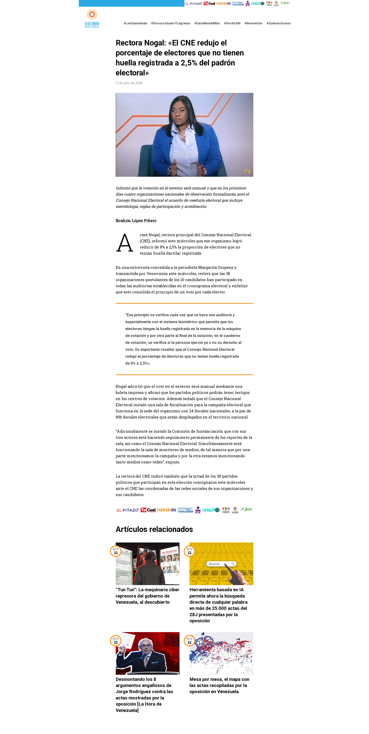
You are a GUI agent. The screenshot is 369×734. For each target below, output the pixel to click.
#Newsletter (253, 23)
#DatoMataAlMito (207, 23)
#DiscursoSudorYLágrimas (170, 23)
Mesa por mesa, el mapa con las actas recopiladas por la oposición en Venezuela (219, 685)
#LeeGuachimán (135, 23)
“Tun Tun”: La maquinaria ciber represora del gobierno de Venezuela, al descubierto (147, 596)
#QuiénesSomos (279, 23)
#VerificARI (232, 23)
